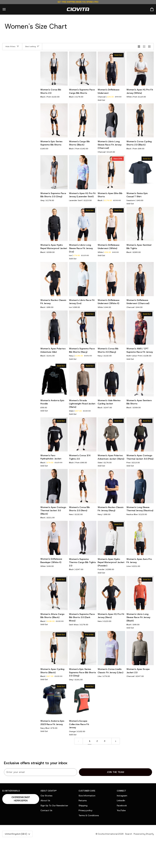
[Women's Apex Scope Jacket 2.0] (140, 648)
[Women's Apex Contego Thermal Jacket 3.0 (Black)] (54, 486)
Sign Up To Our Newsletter (54, 805)
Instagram (122, 795)
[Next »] (115, 741)
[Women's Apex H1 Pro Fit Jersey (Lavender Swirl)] (82, 172)
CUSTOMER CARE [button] (87, 791)
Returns (83, 800)
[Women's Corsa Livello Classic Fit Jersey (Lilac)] (111, 648)
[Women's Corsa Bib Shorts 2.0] (54, 69)
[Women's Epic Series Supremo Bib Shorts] (54, 120)
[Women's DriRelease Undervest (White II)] (111, 279)
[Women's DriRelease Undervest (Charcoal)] (140, 279)
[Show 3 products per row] (144, 46)
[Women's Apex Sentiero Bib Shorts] (140, 379)
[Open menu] (6, 9)
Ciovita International (108, 834)
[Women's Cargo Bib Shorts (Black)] (82, 120)
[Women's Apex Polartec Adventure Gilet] (54, 327)
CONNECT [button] (121, 791)
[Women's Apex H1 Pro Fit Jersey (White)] (140, 69)
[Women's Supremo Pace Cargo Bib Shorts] (82, 69)
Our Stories (46, 795)
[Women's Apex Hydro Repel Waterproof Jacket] (54, 224)
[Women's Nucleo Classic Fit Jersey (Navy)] (111, 486)
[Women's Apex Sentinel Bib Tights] (140, 224)
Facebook (122, 805)
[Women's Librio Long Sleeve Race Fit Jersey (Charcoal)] (111, 120)
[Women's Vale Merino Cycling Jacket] (111, 379)
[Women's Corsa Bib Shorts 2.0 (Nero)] (82, 486)
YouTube (121, 810)
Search (128, 834)
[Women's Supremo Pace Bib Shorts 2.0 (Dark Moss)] (82, 593)
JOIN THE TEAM (115, 772)
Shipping (83, 805)
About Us (45, 800)
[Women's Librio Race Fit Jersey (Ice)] (82, 279)
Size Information (87, 795)
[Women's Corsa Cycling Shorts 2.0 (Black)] (140, 120)
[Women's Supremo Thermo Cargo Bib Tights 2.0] (82, 538)
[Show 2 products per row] (139, 46)
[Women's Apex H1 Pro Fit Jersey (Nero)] (111, 593)
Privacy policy (85, 810)
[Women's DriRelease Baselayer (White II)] (54, 538)
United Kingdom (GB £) (16, 834)
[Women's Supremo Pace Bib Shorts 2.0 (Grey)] (54, 172)
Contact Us (46, 810)
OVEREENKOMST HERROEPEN (20, 799)
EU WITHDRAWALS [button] (11, 791)
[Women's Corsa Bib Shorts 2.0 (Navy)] (111, 327)
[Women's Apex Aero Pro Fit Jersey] (140, 538)
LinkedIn (121, 800)
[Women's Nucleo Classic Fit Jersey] (54, 279)
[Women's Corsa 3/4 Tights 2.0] (82, 434)
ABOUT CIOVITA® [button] (49, 791)
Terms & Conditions (89, 815)
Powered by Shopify (144, 834)
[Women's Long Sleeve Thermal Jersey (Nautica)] (140, 486)
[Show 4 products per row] (150, 46)
